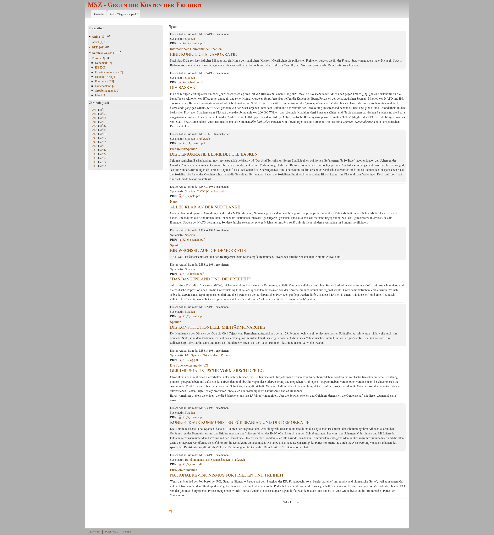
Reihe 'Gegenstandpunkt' (124, 14)
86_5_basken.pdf (193, 82)
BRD (98, 47)
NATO (201, 191)
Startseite (98, 14)
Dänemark (103, 63)
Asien (97, 42)
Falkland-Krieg (106, 76)
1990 (93, 126)
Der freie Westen (104, 53)
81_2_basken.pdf (193, 274)
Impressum (94, 531)
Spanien (190, 38)
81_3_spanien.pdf (193, 417)
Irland (100, 95)
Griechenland (215, 191)
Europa (98, 58)
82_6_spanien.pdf (193, 239)
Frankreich (203, 138)
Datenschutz (111, 531)
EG (187, 355)
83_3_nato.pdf (191, 196)
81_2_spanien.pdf (193, 316)
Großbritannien (107, 90)
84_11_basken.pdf (194, 143)
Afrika (99, 36)
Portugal (226, 355)
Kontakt (127, 531)
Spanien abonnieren (170, 512)
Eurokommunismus (197, 459)
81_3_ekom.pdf (192, 464)
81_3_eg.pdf (190, 360)
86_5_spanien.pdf (193, 43)
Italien (226, 459)
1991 (93, 110)
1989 (93, 150)
